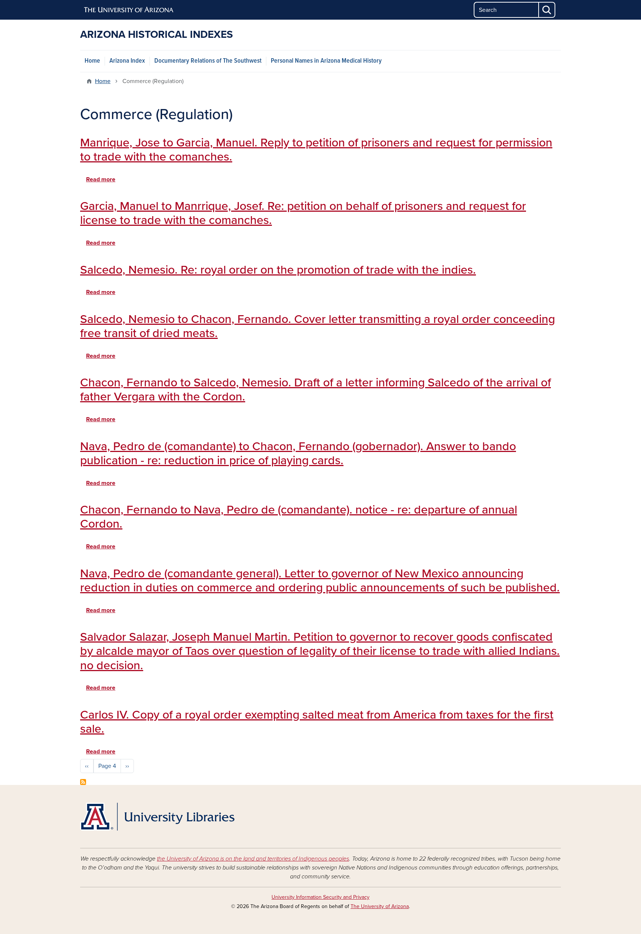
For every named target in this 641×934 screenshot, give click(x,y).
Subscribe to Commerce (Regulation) (83, 782)
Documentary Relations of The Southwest (208, 61)
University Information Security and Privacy (320, 897)
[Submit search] (547, 10)
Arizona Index (127, 61)
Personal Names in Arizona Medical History (326, 61)
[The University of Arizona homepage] (129, 10)
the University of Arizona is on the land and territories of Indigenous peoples (253, 858)
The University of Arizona (380, 906)
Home (92, 61)
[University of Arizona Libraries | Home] (157, 817)
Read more (100, 179)
